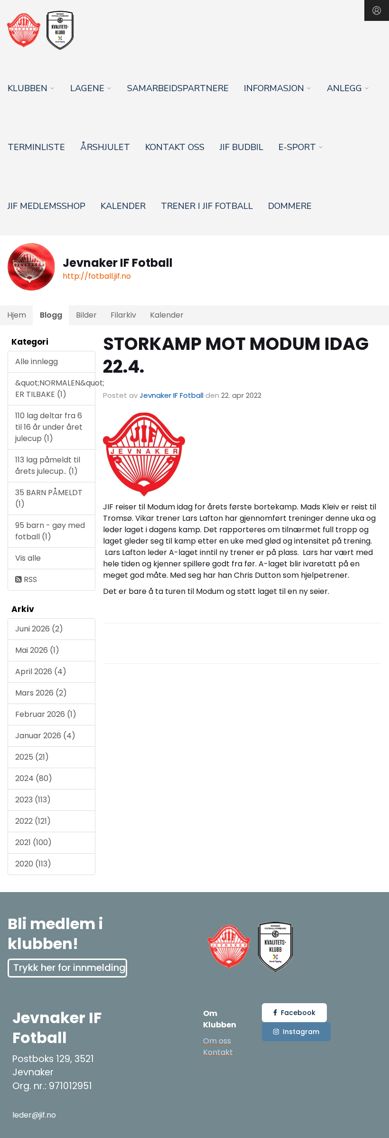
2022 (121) (33, 821)
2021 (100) (33, 842)
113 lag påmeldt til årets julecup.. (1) (47, 465)
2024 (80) (33, 778)
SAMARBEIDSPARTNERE (178, 88)
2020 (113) (33, 863)
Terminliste (36, 147)
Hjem (16, 315)
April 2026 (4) (40, 671)
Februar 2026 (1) (45, 714)
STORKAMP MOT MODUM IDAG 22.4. (236, 355)
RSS (29, 579)
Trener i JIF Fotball (207, 206)
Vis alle (28, 558)
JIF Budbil (241, 147)
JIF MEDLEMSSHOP (46, 206)
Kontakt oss (174, 147)
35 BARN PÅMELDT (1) (49, 498)
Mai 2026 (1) (37, 650)
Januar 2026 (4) (45, 735)
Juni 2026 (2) (39, 628)
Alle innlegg (36, 361)
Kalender (123, 206)
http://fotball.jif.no (97, 276)
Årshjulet (105, 147)
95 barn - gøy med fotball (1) (50, 531)
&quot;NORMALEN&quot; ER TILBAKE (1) (55, 388)
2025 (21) (32, 757)
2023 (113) (33, 799)
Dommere (290, 206)
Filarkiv (123, 315)
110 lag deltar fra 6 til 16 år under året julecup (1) (49, 427)
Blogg (51, 315)
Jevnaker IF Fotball (171, 395)
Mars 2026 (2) (41, 692)
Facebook (298, 1012)
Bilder (86, 315)
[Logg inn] (376, 10)
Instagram (301, 1031)
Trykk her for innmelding (69, 967)
